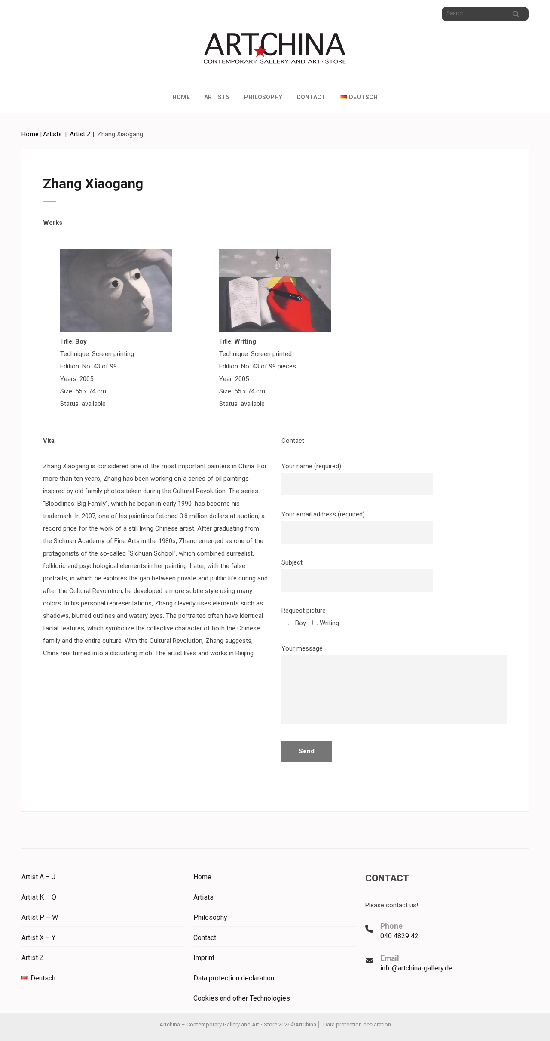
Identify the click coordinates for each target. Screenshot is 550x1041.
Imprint (203, 958)
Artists (217, 97)
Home (181, 97)
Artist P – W (39, 917)
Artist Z (32, 958)
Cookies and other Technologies (241, 998)
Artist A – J (38, 877)
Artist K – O (38, 897)
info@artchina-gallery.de (416, 968)
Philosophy (263, 97)
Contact (311, 97)
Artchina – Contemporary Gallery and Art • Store (218, 1024)
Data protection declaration (233, 978)
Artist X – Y (38, 938)
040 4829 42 (399, 936)
